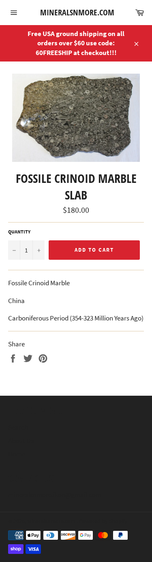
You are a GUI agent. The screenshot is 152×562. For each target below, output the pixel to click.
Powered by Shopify (103, 521)
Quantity (19, 232)
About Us (21, 440)
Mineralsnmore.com (76, 12)
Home (16, 454)
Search (18, 427)
